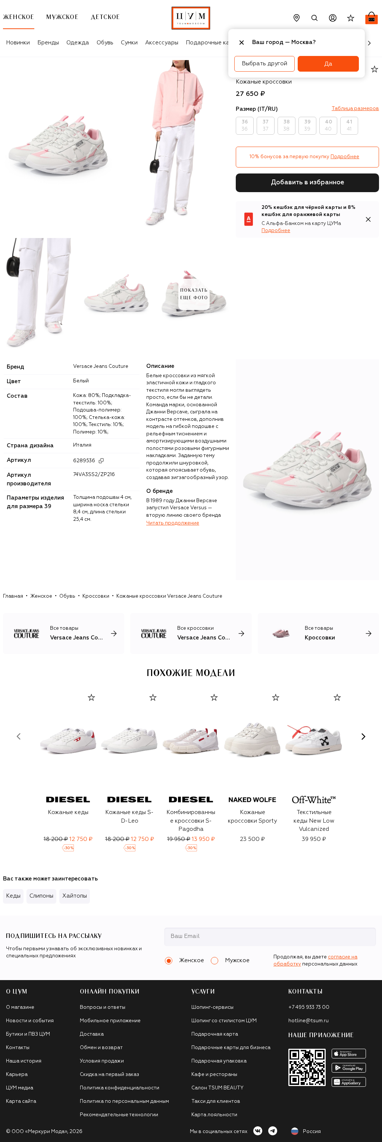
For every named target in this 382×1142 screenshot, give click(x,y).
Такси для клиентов (215, 1101)
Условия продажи (102, 1061)
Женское (41, 596)
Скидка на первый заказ (109, 1074)
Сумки (129, 43)
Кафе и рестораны (214, 1074)
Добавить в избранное (307, 182)
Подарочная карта (214, 1034)
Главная (13, 596)
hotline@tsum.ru (308, 1021)
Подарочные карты (213, 43)
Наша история (23, 1061)
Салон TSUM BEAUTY (217, 1088)
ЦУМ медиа (19, 1088)
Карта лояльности (214, 1115)
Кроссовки (95, 596)
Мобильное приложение (110, 1021)
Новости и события (30, 1021)
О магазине (20, 1007)
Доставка (92, 1034)
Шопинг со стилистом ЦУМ (224, 1021)
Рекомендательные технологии (119, 1115)
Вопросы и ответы (102, 1007)
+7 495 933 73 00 (308, 1007)
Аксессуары (161, 43)
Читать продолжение (172, 523)
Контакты (17, 1047)
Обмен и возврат (101, 1047)
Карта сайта (21, 1101)
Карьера (17, 1074)
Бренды (48, 43)
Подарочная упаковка (219, 1061)
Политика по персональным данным (124, 1101)
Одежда (77, 43)
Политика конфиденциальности (119, 1088)
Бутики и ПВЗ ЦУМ (28, 1034)
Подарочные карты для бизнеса (230, 1047)
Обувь (105, 43)
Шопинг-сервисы (212, 1007)
